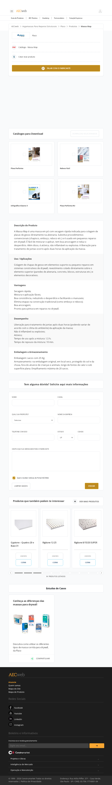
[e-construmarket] (19, 752)
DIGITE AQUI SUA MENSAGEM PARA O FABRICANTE (30, 449)
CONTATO (23, 556)
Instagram (18, 725)
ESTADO (61, 432)
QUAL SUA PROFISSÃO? (20, 414)
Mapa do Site (14, 688)
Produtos (73, 26)
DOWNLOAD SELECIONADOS (84, 133)
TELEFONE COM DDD (19, 432)
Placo (63, 26)
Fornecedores (59, 18)
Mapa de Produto (16, 692)
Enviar (91, 486)
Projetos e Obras (18, 758)
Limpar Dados (21, 486)
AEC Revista (33, 18)
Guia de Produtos (17, 18)
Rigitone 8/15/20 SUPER (85, 542)
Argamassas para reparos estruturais (39, 26)
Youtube (18, 713)
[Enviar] (96, 745)
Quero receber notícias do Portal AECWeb (33, 478)
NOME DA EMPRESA (65, 414)
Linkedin (18, 719)
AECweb (15, 26)
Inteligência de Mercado (22, 764)
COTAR (23, 562)
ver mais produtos (89, 501)
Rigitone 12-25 (49, 542)
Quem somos (14, 685)
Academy (45, 18)
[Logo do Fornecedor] (21, 35)
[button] (10, 573)
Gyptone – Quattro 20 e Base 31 (22, 544)
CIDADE (80, 432)
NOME (14, 397)
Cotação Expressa (75, 18)
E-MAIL (60, 397)
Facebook (18, 707)
